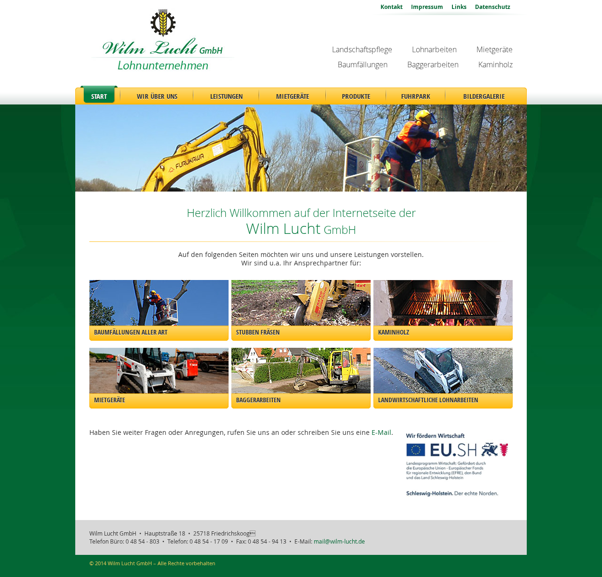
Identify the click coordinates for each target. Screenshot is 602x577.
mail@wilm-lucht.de (339, 541)
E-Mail (381, 432)
